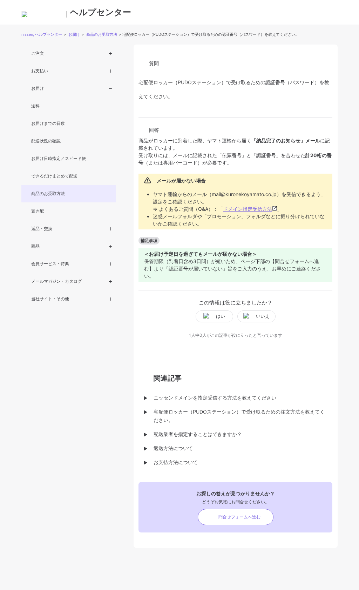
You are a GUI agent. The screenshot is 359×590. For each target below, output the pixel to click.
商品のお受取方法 (101, 34)
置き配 (37, 211)
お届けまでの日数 (48, 123)
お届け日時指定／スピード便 (58, 158)
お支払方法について (176, 462)
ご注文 (37, 53)
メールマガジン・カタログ (56, 281)
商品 (35, 246)
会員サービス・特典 (50, 263)
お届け (74, 34)
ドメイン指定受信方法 (247, 209)
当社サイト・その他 (50, 298)
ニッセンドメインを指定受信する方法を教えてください (215, 398)
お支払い (39, 70)
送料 (35, 105)
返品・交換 (41, 228)
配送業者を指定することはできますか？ (198, 434)
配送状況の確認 (46, 140)
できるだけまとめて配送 (54, 176)
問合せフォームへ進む (239, 516)
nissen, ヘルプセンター (41, 34)
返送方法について (173, 448)
